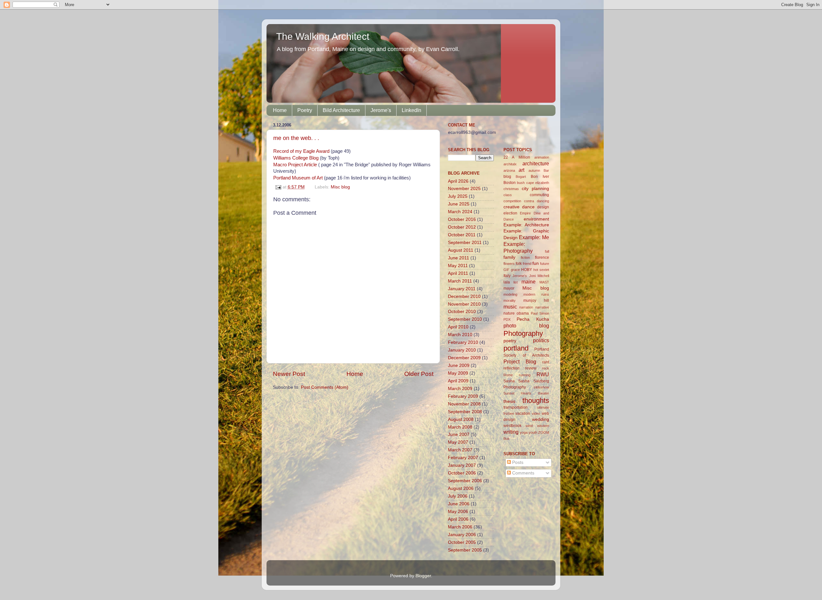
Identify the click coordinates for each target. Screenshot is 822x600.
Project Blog (519, 361)
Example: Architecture (526, 224)
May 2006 (458, 511)
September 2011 (465, 242)
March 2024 (460, 211)
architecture (535, 163)
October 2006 (462, 473)
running (524, 375)
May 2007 (458, 442)
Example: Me (534, 237)
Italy (507, 276)
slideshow (541, 387)
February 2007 (463, 457)
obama (523, 313)
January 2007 (462, 465)
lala (506, 282)
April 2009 (458, 380)
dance (528, 206)
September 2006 (465, 480)
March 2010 (460, 334)
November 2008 (464, 404)
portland (516, 348)
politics (541, 340)
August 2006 (461, 488)
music (510, 306)
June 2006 (458, 503)
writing (511, 432)
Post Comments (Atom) (324, 387)
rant (545, 362)
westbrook (512, 425)
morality (509, 300)
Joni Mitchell (539, 276)
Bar (546, 170)
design (543, 207)
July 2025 (458, 196)
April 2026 (458, 181)
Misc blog (340, 187)
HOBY (526, 269)
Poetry (304, 110)
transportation (515, 407)
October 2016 (462, 219)
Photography (523, 333)
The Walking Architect (322, 36)
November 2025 (464, 188)
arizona (509, 170)
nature (509, 313)
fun (535, 263)
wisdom (543, 426)
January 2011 (462, 288)
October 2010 (462, 311)
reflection (511, 368)
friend (527, 263)
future (544, 263)
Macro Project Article (295, 164)
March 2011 (460, 281)
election (510, 213)
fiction (525, 257)
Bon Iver (540, 176)
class (507, 195)
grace (515, 270)
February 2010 (463, 342)
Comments (522, 473)
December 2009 (464, 357)
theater (543, 393)
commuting (539, 195)
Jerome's (381, 110)
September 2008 (465, 411)
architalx (510, 164)
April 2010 (458, 327)
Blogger (423, 575)
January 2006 (462, 534)
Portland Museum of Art (298, 177)
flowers (509, 263)
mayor (508, 288)
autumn (534, 170)
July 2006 (458, 496)
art (521, 170)
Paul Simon (540, 313)
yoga (524, 432)
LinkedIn (411, 110)
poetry (509, 340)
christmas (511, 189)
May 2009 (458, 373)
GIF (506, 270)
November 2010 (464, 304)
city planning (535, 188)
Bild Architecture (341, 110)
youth (533, 432)
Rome (508, 375)
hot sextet (541, 270)
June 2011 (458, 258)
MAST (544, 282)
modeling (510, 294)
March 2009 (460, 388)
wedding (540, 419)
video (536, 413)
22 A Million (516, 157)
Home (280, 110)
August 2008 (461, 419)
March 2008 (460, 427)
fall (547, 251)
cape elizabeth (537, 183)
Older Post (418, 373)
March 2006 (460, 527)
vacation (522, 413)
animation (541, 157)
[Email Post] (278, 187)
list (515, 282)
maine (528, 281)
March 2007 (460, 450)
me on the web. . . (296, 138)
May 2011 (458, 265)
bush (521, 183)
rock (545, 368)
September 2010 (465, 319)
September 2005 (465, 550)
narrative (542, 307)
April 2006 (458, 519)
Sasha (509, 381)
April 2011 (458, 273)
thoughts (535, 400)
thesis (509, 401)
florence (542, 257)
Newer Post (289, 373)
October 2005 (462, 542)
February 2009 (463, 396)
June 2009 (458, 365)
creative (511, 206)
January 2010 (462, 350)
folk (519, 263)
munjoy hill (536, 300)
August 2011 (460, 250)
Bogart (521, 176)
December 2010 (464, 296)
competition (512, 201)
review (531, 368)
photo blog (526, 325)
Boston (509, 182)
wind (529, 426)
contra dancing (536, 201)
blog (507, 176)
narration (526, 307)
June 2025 (458, 204)
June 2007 (458, 434)
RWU (543, 374)
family (509, 257)
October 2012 (462, 227)
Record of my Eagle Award (301, 151)
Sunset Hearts (517, 393)
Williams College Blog (296, 158)
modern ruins (536, 294)
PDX (507, 319)
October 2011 (462, 234)
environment (536, 219)
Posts (517, 462)
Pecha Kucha (533, 319)
